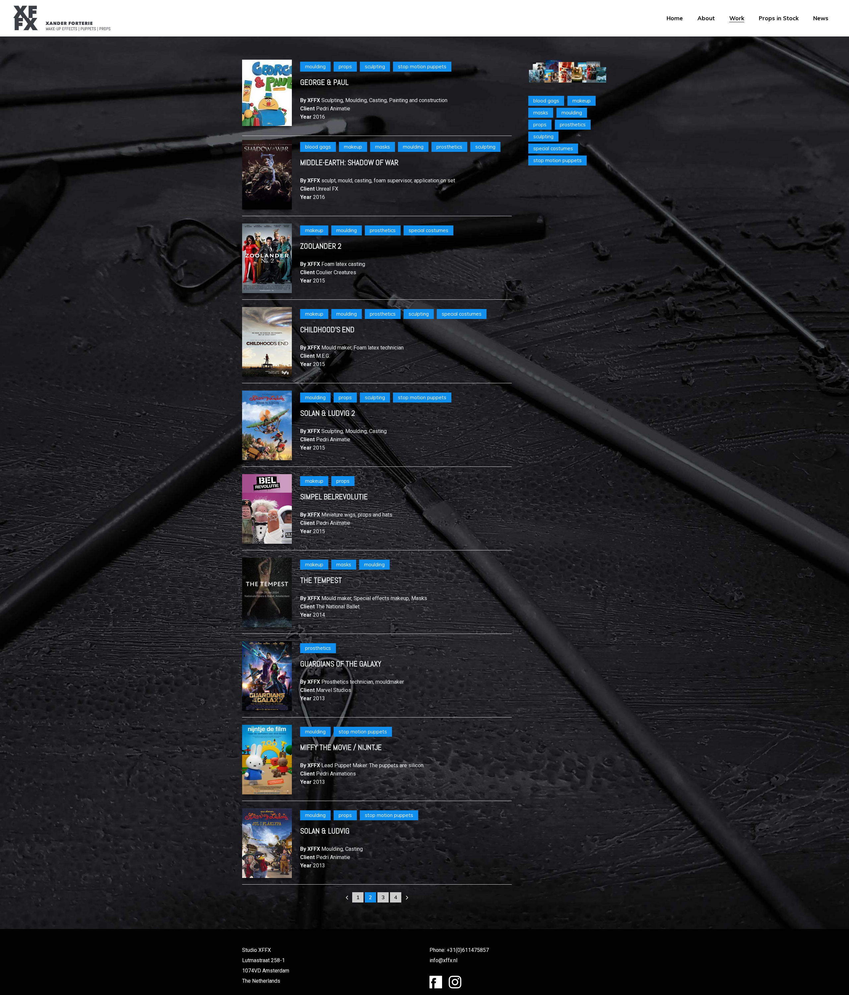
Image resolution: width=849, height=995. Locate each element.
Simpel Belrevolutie (334, 497)
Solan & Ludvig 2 (327, 413)
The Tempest (321, 580)
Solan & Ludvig (325, 831)
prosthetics (449, 147)
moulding (315, 66)
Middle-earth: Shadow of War (349, 162)
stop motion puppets (422, 66)
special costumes (428, 230)
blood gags (318, 147)
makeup (353, 147)
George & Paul (324, 82)
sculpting (375, 66)
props (345, 66)
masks (382, 147)
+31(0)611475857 (468, 950)
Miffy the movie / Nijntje (341, 747)
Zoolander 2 (321, 246)
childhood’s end (327, 330)
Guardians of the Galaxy (340, 664)
